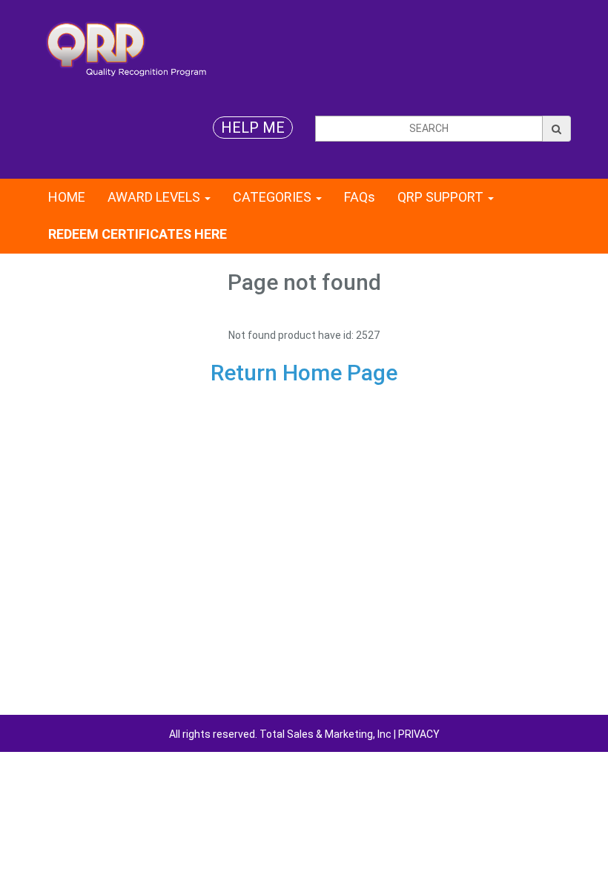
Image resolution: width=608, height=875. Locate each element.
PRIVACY (419, 734)
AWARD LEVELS (155, 197)
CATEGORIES (273, 197)
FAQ (359, 197)
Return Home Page (304, 373)
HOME (66, 197)
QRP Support (441, 197)
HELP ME (253, 127)
